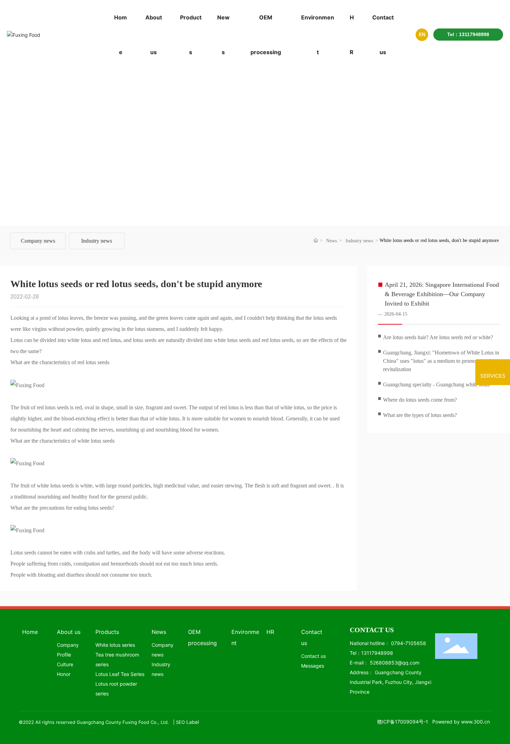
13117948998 (377, 653)
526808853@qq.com (394, 663)
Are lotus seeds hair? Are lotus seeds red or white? (438, 337)
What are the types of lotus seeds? (420, 415)
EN (422, 34)
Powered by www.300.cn (461, 722)
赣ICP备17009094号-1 (402, 722)
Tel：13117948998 (468, 34)
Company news (38, 241)
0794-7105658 (408, 643)
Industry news (96, 241)
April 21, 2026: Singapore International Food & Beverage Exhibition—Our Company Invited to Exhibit (442, 294)
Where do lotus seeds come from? (420, 400)
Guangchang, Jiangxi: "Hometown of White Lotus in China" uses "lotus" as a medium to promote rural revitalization (441, 361)
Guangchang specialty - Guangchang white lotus (436, 384)
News (331, 240)
